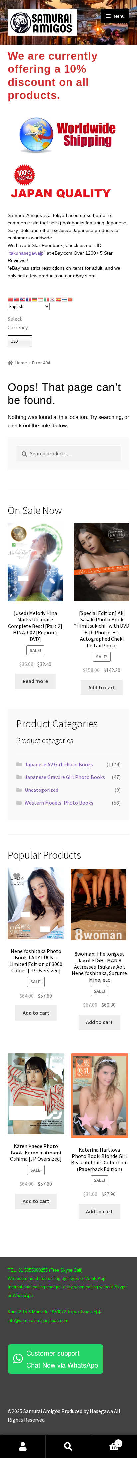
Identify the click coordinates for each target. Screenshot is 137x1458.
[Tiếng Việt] (70, 299)
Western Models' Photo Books (59, 802)
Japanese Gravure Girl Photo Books (65, 777)
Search (68, 1446)
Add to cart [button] (101, 687)
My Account (23, 1446)
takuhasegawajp (26, 253)
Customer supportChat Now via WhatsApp (62, 1359)
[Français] (29, 299)
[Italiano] (47, 299)
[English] (23, 299)
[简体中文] (11, 299)
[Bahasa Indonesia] (41, 299)
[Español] (59, 299)
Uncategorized (41, 790)
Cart (105, 1441)
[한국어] (53, 299)
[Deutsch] (35, 299)
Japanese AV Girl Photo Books (59, 764)
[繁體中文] (17, 299)
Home (21, 363)
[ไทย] (65, 299)
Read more (35, 681)
